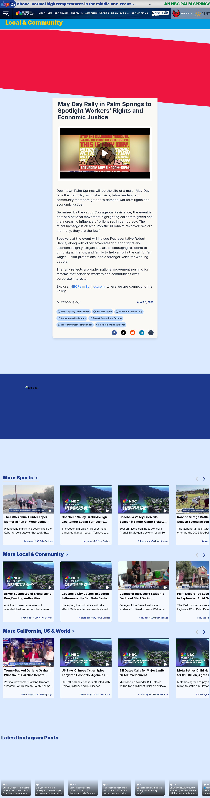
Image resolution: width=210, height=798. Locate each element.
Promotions (139, 13)
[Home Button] (25, 13)
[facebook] (114, 332)
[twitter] (123, 332)
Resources (118, 13)
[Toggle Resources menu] (128, 13)
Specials (77, 13)
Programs (61, 13)
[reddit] (132, 332)
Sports (104, 13)
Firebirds (186, 13)
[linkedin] (141, 332)
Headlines (45, 13)
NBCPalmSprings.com (87, 286)
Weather (91, 13)
